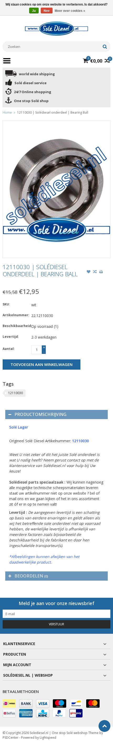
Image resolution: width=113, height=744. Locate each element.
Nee (47, 11)
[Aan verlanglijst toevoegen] (88, 272)
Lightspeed (48, 737)
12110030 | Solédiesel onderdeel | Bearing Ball (52, 112)
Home (7, 112)
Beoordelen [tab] (31, 576)
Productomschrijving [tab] (40, 414)
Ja (34, 11)
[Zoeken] (104, 46)
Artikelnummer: (16, 315)
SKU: (6, 304)
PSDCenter (10, 737)
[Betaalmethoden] (9, 703)
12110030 (15, 393)
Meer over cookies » (70, 11)
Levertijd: (11, 336)
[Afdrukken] (101, 272)
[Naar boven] (104, 726)
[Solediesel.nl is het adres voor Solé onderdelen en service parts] (56, 28)
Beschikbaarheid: (16, 326)
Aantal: (9, 348)
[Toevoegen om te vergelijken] (95, 272)
